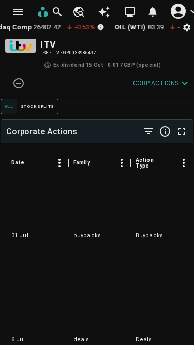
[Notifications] (152, 12)
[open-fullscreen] (181, 131)
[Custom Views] (130, 12)
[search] (57, 12)
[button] (78, 12)
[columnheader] (37, 162)
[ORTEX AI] (104, 12)
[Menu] (59, 163)
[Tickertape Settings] (186, 27)
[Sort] (31, 163)
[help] (165, 131)
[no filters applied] (148, 131)
